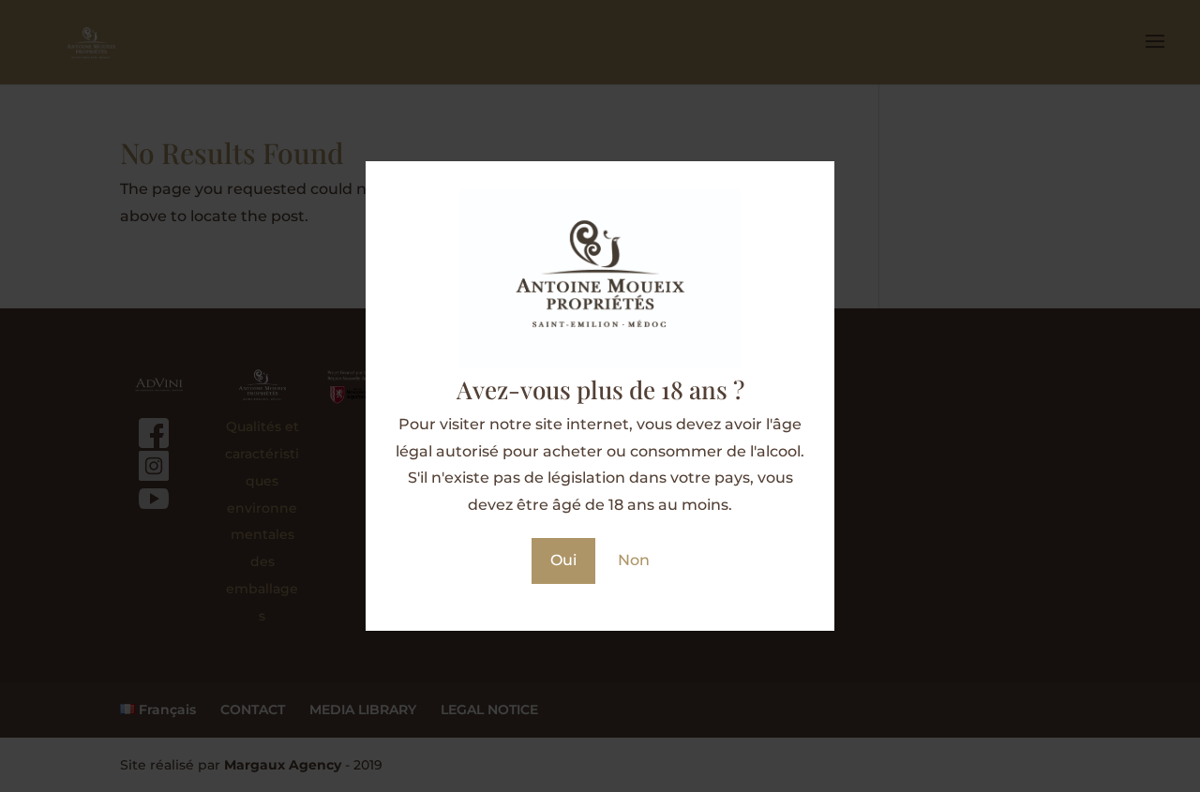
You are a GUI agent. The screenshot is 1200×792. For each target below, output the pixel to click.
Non (634, 560)
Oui (563, 560)
